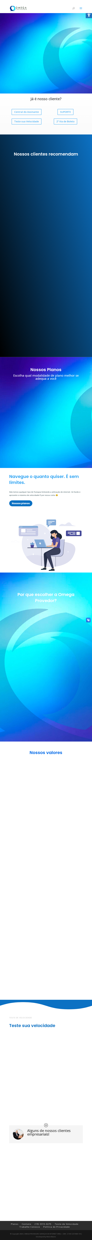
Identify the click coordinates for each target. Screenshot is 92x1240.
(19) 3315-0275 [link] (43, 1224)
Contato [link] (26, 1224)
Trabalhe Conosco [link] (29, 1227)
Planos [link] (14, 1224)
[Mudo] (67, 279)
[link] (89, 15)
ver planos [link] (19, 78)
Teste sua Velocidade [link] (26, 121)
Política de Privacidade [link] (56, 1227)
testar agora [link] (45, 1036)
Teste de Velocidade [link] (66, 1224)
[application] (46, 278)
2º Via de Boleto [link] (65, 121)
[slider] (72, 278)
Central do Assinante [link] (26, 112)
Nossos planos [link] (21, 503)
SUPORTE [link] (65, 112)
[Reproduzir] (18, 278)
